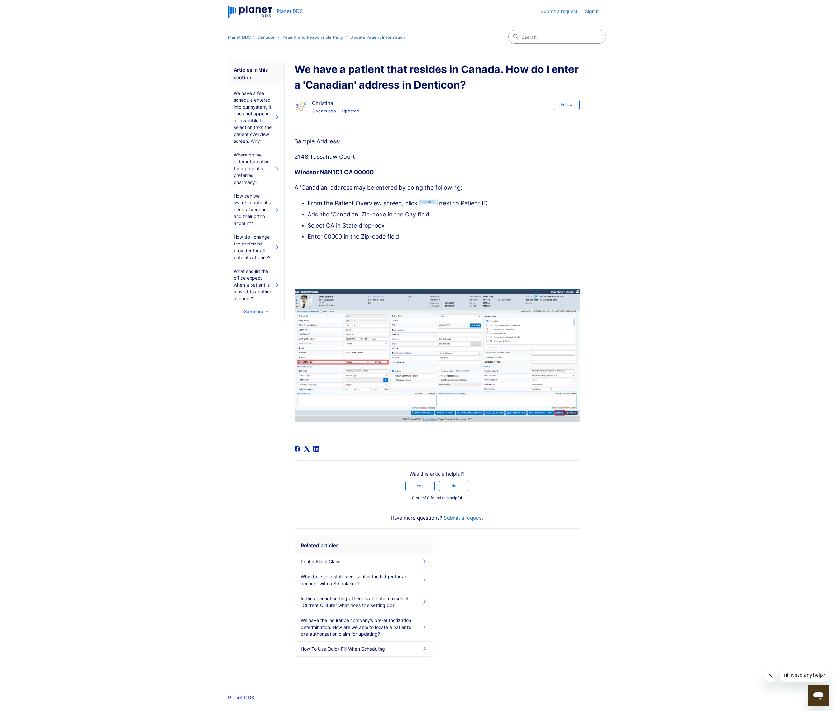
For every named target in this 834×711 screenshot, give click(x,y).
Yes (420, 485)
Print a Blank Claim (320, 561)
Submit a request (559, 11)
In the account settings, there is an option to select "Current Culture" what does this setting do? (355, 602)
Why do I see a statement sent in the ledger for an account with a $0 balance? (354, 580)
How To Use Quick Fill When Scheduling (343, 649)
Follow (567, 104)
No (453, 485)
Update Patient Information (377, 37)
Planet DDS (239, 37)
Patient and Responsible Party (312, 37)
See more (253, 311)
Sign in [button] (592, 11)
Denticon (266, 37)
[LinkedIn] (316, 449)
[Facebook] (297, 449)
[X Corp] (307, 449)
